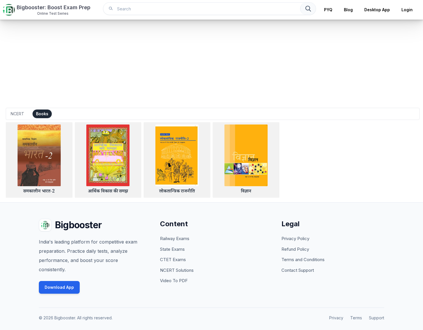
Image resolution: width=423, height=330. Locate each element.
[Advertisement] (211, 62)
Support (376, 317)
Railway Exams (174, 238)
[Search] (308, 9)
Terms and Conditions (303, 259)
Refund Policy (295, 249)
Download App (59, 287)
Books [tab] (42, 113)
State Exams (172, 249)
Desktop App (377, 9)
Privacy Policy (295, 238)
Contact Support (297, 270)
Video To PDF (174, 280)
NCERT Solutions (177, 270)
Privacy (336, 317)
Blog (348, 9)
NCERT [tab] (17, 113)
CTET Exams (173, 259)
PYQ (328, 9)
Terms (356, 317)
